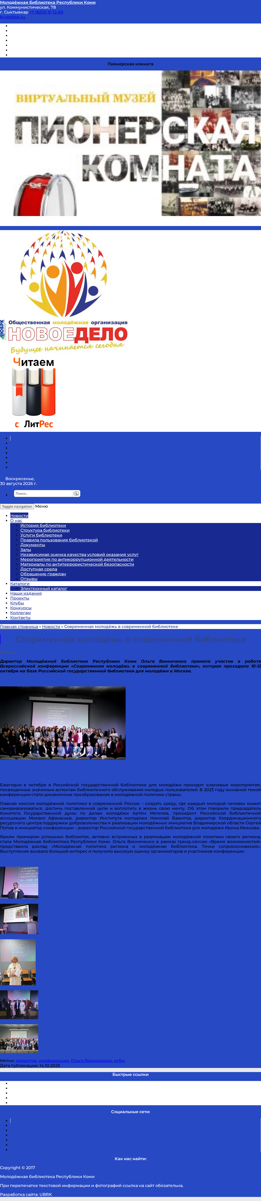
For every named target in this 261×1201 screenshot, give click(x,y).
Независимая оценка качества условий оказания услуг (79, 554)
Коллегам (20, 612)
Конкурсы (21, 607)
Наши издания (26, 593)
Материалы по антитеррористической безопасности (77, 564)
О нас (16, 520)
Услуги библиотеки (41, 535)
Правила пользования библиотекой (59, 540)
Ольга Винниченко (91, 1060)
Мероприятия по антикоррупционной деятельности (77, 559)
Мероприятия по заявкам (38, 40)
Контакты (20, 617)
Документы (32, 544)
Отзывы (18, 55)
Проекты (19, 598)
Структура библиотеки (45, 530)
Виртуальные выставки (35, 35)
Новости (19, 515)
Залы (25, 549)
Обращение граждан (43, 574)
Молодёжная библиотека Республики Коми (48, 2)
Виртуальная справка (33, 25)
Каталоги (20, 583)
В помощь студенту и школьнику (45, 30)
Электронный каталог (43, 588)
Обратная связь (27, 50)
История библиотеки (43, 525)
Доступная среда (38, 569)
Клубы (17, 603)
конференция (54, 1060)
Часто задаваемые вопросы (39, 45)
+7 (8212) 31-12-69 (46, 12)
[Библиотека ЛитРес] (33, 429)
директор (26, 1060)
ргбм (119, 1060)
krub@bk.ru (12, 17)
